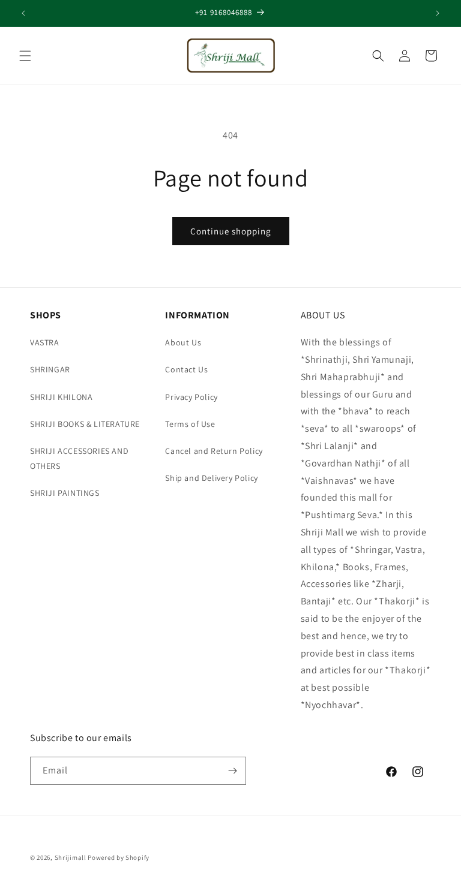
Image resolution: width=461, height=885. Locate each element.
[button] (25, 56)
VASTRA (44, 342)
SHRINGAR (50, 369)
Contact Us (186, 369)
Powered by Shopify (118, 857)
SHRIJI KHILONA (61, 397)
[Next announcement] (437, 13)
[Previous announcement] (23, 13)
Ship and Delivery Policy (211, 477)
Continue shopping (230, 231)
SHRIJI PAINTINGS (65, 492)
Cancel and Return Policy (213, 450)
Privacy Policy (191, 397)
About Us (183, 342)
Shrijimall (70, 857)
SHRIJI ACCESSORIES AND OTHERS (79, 458)
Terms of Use (190, 424)
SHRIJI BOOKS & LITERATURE (85, 424)
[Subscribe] (232, 771)
